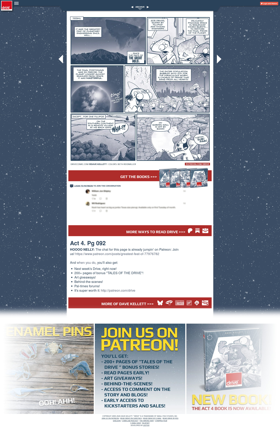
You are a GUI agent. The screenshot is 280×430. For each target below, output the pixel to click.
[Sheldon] (170, 303)
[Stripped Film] (180, 303)
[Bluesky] (160, 303)
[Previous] (132, 7)
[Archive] (140, 9)
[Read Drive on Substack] (198, 230)
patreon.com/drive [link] (118, 290)
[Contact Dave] (205, 303)
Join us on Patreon (110, 418)
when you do (86, 262)
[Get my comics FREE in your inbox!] (205, 230)
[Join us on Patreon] (190, 230)
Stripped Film (161, 421)
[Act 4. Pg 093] (219, 59)
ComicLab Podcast (130, 421)
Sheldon (117, 421)
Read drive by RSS (170, 418)
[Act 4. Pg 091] (61, 59)
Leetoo (146, 425)
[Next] (148, 7)
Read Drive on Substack (131, 418)
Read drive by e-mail (152, 418)
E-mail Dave (135, 423)
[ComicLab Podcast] (190, 303)
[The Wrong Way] (197, 303)
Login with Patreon (270, 3)
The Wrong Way (147, 421)
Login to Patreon (83, 186)
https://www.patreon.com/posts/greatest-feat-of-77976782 (117, 253)
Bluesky (146, 423)
